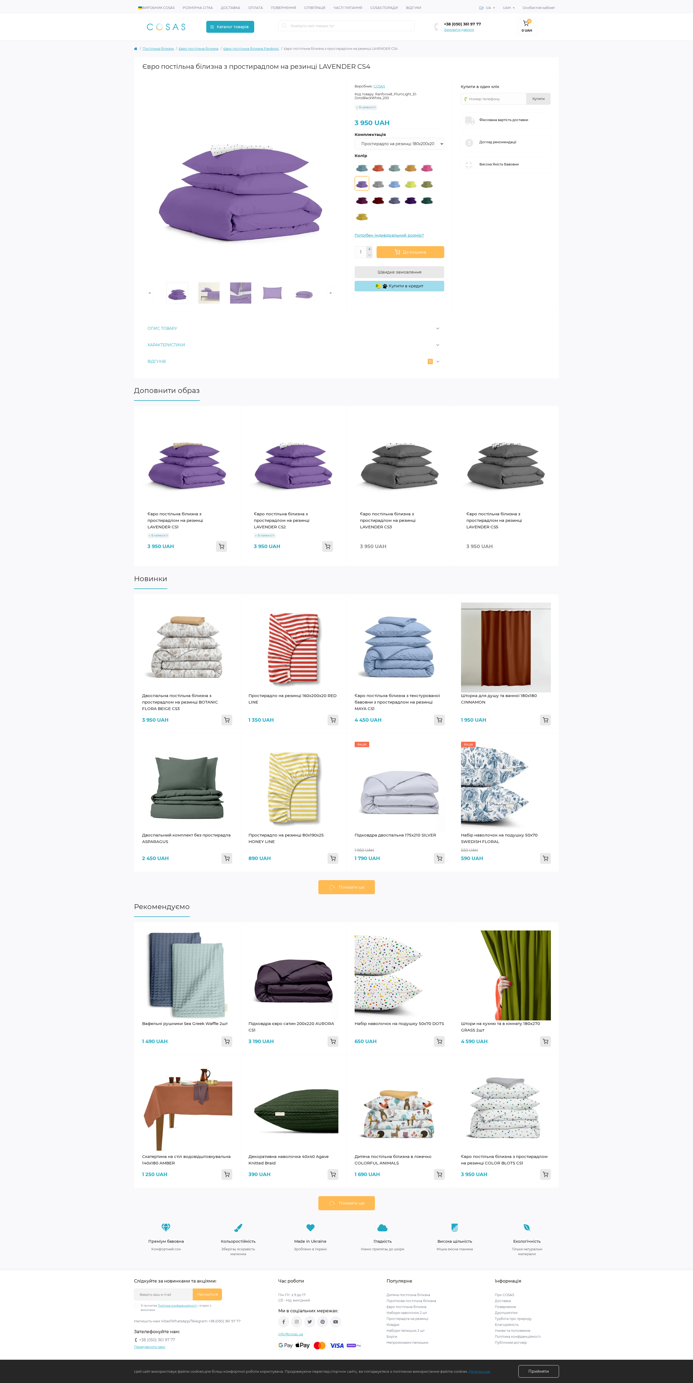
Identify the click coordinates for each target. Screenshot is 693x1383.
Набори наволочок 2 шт (407, 1313)
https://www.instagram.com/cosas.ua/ (296, 1321)
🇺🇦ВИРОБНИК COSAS (156, 8)
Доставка (230, 8)
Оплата (255, 8)
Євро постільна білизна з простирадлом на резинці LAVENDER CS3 (388, 520)
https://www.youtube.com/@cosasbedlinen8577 (335, 1321)
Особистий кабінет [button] (539, 8)
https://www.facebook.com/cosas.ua (283, 1321)
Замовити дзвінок (459, 30)
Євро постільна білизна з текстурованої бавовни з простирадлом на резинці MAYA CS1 (397, 702)
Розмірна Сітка (198, 8)
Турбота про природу (513, 1319)
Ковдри (393, 1325)
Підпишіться (207, 1294)
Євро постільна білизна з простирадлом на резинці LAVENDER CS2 (281, 520)
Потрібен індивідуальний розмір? (389, 235)
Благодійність (507, 1325)
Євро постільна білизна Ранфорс (251, 49)
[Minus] (369, 255)
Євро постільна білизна (198, 49)
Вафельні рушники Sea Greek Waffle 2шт (185, 1023)
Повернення (283, 8)
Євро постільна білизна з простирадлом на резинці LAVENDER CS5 (494, 520)
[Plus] (369, 249)
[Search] (284, 25)
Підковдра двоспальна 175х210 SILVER (395, 835)
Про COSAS (504, 1295)
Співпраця (314, 8)
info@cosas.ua (290, 1334)
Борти (392, 1337)
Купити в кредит (405, 285)
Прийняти (538, 1371)
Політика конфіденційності (177, 1305)
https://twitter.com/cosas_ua (309, 1321)
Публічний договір (511, 1342)
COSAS (379, 86)
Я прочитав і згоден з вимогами (176, 1308)
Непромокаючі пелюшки (407, 1342)
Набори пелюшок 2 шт (406, 1331)
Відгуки (413, 8)
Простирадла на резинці (407, 1319)
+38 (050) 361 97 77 (462, 24)
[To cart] (221, 546)
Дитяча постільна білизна (408, 1295)
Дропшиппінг (506, 1313)
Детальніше (479, 1371)
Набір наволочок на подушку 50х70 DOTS (399, 1023)
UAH (507, 8)
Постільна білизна (158, 49)
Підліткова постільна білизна (411, 1301)
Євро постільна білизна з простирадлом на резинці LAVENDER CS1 (175, 520)
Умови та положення (512, 1331)
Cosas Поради (384, 8)
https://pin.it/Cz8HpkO (322, 1321)
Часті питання (348, 8)
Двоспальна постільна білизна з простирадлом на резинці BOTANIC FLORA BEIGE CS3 (180, 702)
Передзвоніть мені (149, 1347)
